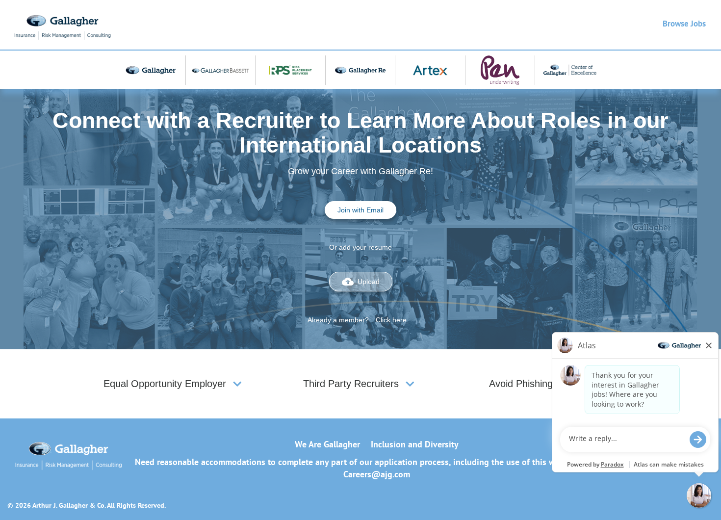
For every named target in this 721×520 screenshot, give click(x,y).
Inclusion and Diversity (415, 444)
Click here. (392, 320)
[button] (237, 383)
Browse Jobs (684, 23)
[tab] (174, 383)
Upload (361, 281)
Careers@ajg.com (376, 474)
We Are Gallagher (327, 444)
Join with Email (360, 210)
